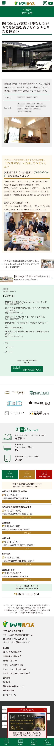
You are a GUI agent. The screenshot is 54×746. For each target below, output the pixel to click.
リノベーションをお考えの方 (15, 669)
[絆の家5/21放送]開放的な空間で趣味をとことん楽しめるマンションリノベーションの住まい (21, 263)
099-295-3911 (13, 495)
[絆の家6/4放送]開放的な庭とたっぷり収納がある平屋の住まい (32, 278)
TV (6, 343)
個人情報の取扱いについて (14, 686)
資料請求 (10, 476)
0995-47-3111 (12, 526)
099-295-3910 (13, 573)
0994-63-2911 (13, 541)
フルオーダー (21, 97)
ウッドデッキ (21, 103)
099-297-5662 (13, 510)
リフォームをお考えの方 (13, 664)
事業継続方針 (8, 690)
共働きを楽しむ (31, 103)
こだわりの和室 (30, 106)
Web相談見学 (44, 476)
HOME (6, 647)
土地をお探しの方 (10, 660)
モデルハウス (47, 744)
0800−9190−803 (28, 594)
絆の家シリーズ (9, 694)
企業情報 (6, 677)
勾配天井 (20, 109)
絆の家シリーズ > (9, 291)
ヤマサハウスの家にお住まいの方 (16, 673)
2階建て (29, 97)
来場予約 (27, 476)
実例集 (20, 744)
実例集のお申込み (32, 369)
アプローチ (21, 106)
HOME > (6, 289)
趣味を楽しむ (37, 109)
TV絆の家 (8, 295)
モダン (35, 97)
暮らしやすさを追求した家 (24, 111)
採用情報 (6, 682)
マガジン (9, 347)
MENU (4, 3)
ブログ (8, 351)
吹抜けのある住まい (41, 106)
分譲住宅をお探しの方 (12, 656)
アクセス (27, 501)
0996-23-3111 (12, 557)
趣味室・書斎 (28, 109)
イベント (7, 744)
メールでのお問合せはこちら (16, 642)
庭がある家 (40, 103)
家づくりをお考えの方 (12, 652)
